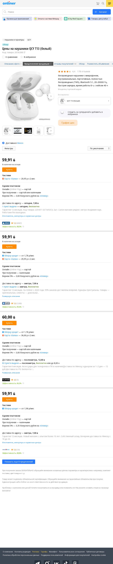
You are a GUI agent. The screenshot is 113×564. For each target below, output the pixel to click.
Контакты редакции (23, 552)
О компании (8, 552)
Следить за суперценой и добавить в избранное (85, 113)
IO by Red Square (75, 18)
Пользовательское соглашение (72, 552)
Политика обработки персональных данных (21, 555)
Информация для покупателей (77, 555)
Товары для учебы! (99, 18)
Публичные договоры (95, 552)
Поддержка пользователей (52, 555)
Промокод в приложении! (18, 18)
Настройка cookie (98, 555)
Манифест (53, 552)
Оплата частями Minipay (48, 18)
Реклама (35, 552)
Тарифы (44, 552)
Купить (9, 169)
